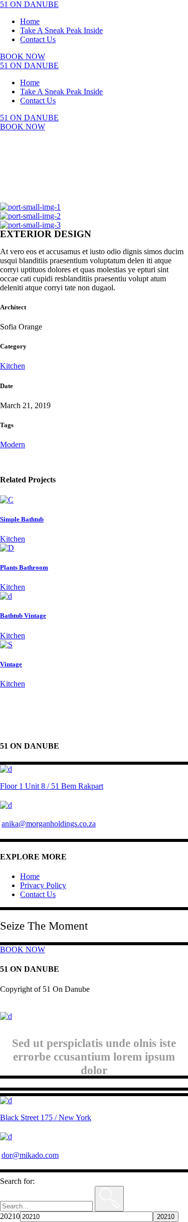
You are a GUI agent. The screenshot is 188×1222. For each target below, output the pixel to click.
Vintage (11, 664)
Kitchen (12, 366)
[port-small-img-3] (30, 225)
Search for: (17, 1181)
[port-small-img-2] (30, 216)
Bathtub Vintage (23, 615)
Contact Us (38, 894)
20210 (10, 1216)
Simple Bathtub (22, 519)
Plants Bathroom (24, 567)
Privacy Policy (43, 885)
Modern (12, 444)
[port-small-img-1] (30, 207)
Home (30, 876)
